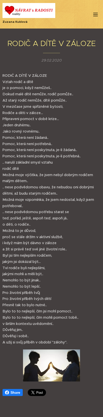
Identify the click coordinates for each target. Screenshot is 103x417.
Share (15, 392)
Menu (95, 14)
